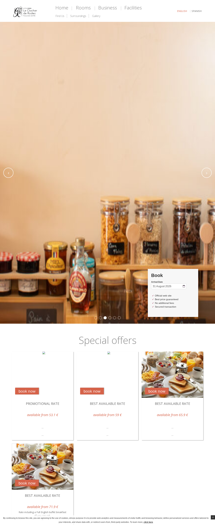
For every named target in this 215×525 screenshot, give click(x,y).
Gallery (96, 16)
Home (61, 7)
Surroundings (78, 16)
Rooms (83, 7)
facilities (133, 7)
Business (107, 7)
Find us (59, 16)
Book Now (26, 391)
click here (148, 522)
